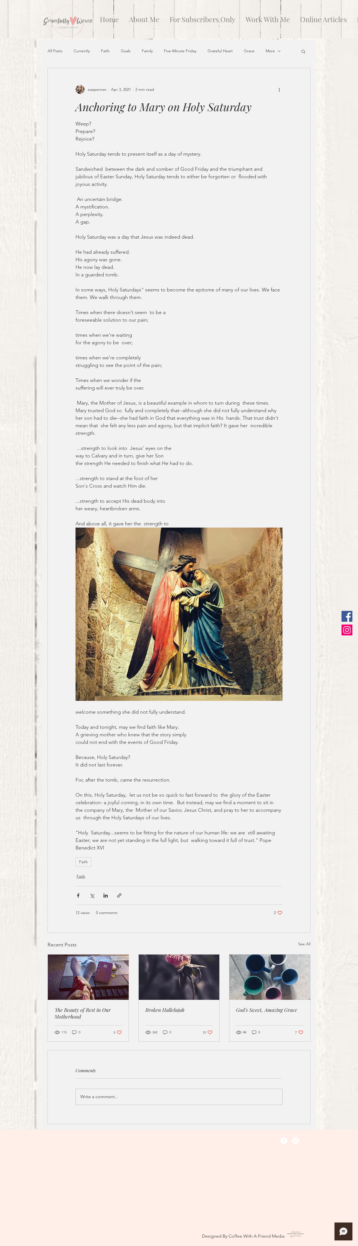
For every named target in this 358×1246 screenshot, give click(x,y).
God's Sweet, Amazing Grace (266, 1010)
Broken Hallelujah (165, 1010)
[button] (303, 51)
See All (304, 943)
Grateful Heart (220, 50)
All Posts (55, 50)
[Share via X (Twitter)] (92, 895)
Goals (126, 50)
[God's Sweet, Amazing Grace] (269, 977)
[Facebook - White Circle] (284, 1140)
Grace (249, 50)
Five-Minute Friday (180, 50)
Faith (105, 50)
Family (147, 50)
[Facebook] (346, 616)
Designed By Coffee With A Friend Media (243, 1236)
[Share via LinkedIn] (105, 895)
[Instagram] (346, 630)
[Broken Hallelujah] (179, 977)
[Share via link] (119, 895)
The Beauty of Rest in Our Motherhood (83, 1013)
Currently (82, 50)
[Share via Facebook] (78, 895)
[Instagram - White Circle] (295, 1140)
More (270, 50)
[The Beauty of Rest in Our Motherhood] (88, 977)
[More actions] (279, 89)
